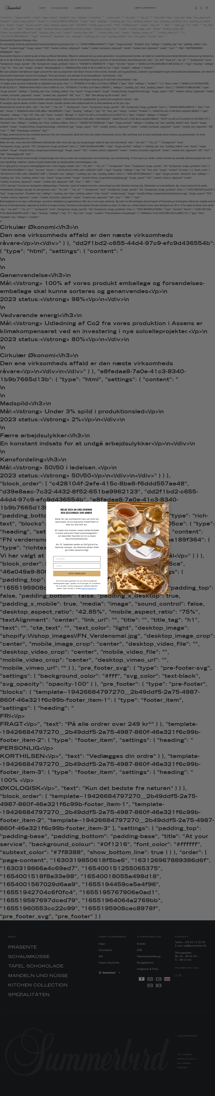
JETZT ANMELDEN (76, 573)
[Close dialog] (166, 504)
